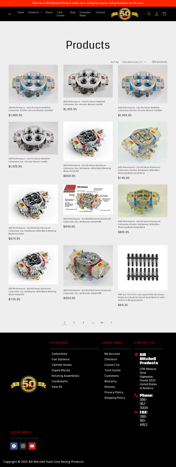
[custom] (14, 446)
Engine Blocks (61, 370)
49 (102, 322)
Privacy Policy (113, 392)
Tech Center (112, 370)
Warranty (110, 381)
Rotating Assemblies (65, 376)
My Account (112, 354)
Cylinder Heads (62, 365)
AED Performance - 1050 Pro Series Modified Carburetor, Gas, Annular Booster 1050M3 (84, 103)
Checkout (110, 359)
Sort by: (115, 61)
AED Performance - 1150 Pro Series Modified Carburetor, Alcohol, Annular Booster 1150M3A (140, 109)
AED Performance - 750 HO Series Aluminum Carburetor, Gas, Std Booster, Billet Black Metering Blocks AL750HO (32, 231)
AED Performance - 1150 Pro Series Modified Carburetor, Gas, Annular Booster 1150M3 (29, 160)
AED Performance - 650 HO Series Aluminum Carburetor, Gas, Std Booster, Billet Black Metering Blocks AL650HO (87, 168)
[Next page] (111, 322)
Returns (109, 387)
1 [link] (64, 322)
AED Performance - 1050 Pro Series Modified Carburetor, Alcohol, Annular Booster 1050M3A (31, 109)
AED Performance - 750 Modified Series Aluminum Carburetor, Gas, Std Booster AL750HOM (87, 220)
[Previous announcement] (10, 3)
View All (57, 387)
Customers (111, 376)
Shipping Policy (114, 398)
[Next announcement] (166, 3)
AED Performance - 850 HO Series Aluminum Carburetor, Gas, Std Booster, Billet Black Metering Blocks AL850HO (32, 292)
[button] (34, 12)
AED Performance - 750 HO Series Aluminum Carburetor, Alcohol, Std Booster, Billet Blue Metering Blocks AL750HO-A (139, 170)
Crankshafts (60, 381)
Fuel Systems (60, 359)
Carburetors (59, 354)
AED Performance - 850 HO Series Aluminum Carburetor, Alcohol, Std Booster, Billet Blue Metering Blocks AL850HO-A (139, 224)
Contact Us (111, 365)
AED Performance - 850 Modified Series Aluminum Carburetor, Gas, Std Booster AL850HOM (87, 291)
